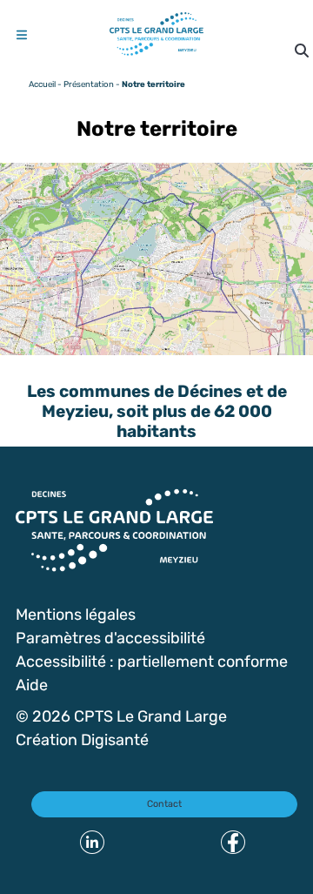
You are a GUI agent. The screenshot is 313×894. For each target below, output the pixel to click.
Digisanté (115, 739)
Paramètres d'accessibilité (110, 637)
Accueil (42, 84)
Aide (32, 684)
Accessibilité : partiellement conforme (152, 660)
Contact (164, 803)
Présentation (88, 84)
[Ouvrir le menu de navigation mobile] (22, 35)
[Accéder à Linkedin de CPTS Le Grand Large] (92, 842)
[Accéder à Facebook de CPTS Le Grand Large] (233, 842)
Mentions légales (76, 613)
